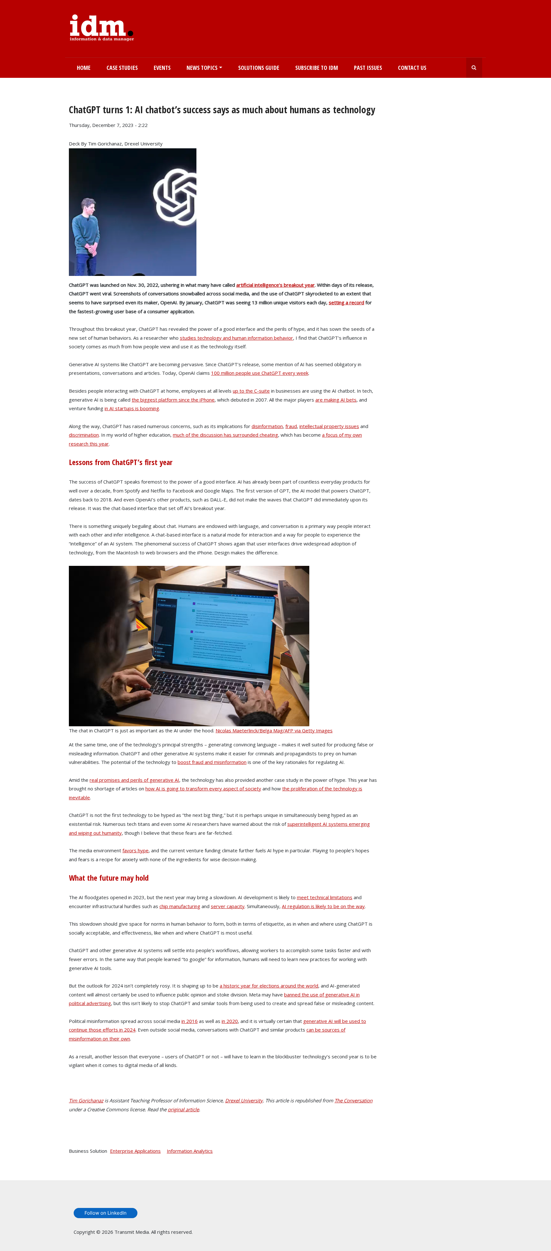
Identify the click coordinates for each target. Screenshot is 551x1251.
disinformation (267, 426)
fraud (291, 426)
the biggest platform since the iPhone (173, 399)
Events (162, 67)
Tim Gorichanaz (86, 1100)
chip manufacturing (179, 906)
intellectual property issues (329, 426)
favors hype (135, 850)
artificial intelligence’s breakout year (275, 285)
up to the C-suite (251, 391)
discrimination (84, 435)
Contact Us (412, 67)
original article (183, 1109)
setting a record (346, 302)
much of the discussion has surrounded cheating (225, 435)
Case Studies (122, 67)
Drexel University (244, 1100)
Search (474, 68)
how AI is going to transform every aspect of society (203, 788)
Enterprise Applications (135, 1151)
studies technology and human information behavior (236, 338)
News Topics (202, 67)
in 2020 (230, 1021)
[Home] (102, 26)
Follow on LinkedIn (105, 1213)
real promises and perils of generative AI (134, 780)
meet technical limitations (324, 897)
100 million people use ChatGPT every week (259, 373)
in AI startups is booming (132, 408)
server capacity (228, 906)
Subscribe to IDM (316, 67)
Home (84, 67)
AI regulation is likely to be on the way (323, 906)
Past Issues (368, 67)
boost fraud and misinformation (212, 762)
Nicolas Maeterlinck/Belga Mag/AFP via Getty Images (274, 730)
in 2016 (189, 1021)
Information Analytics (190, 1151)
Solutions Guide (258, 67)
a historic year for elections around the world (269, 985)
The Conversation (353, 1100)
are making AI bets (335, 399)
